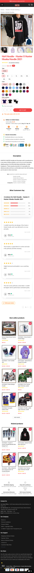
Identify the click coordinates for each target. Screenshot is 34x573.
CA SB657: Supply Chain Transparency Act (11, 528)
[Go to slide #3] (21, 50)
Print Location (5, 97)
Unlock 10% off (3, 566)
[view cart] (32, 5)
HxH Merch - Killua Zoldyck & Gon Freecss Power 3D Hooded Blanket (9, 469)
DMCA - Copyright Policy (7, 526)
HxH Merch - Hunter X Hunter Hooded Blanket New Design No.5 (9, 444)
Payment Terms (5, 538)
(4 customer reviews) (14, 62)
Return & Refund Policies (7, 540)
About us (3, 520)
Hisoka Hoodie (16, 176)
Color (3, 81)
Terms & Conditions (6, 522)
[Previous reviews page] (23, 307)
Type (3, 68)
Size (3, 73)
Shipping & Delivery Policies (7, 536)
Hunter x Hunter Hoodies (7, 12)
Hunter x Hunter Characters (20, 179)
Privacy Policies (5, 524)
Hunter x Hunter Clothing (12, 9)
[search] (29, 5)
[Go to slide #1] (4, 50)
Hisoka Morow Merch (18, 178)
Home (2, 9)
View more (17, 417)
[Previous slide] (3, 30)
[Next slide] (31, 30)
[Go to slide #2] (12, 50)
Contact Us (4, 542)
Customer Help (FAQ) (6, 544)
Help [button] (31, 571)
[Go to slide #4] (29, 50)
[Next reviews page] (30, 307)
